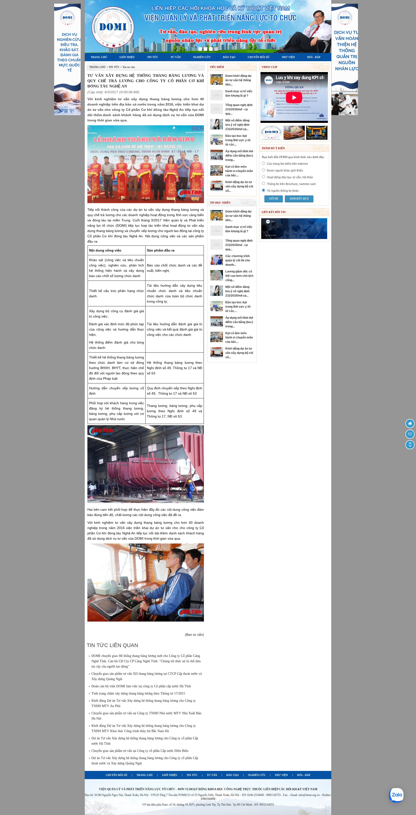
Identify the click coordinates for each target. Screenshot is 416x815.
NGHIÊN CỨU (257, 775)
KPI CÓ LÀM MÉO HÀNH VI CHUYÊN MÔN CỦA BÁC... (239, 171)
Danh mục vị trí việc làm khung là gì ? (239, 93)
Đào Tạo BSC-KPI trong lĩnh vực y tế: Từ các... (238, 140)
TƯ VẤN (212, 775)
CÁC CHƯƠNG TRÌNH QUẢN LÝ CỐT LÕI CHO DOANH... (237, 260)
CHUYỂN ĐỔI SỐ (116, 775)
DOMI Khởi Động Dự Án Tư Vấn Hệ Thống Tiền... (238, 80)
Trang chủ (99, 57)
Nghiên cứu (202, 57)
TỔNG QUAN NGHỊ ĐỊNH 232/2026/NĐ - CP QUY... (239, 109)
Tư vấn (175, 57)
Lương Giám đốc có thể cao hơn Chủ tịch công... (239, 276)
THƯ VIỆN (281, 775)
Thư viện (288, 57)
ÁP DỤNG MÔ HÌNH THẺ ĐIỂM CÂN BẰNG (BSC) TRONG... (239, 156)
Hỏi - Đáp (313, 57)
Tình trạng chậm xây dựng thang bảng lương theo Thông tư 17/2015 (138, 693)
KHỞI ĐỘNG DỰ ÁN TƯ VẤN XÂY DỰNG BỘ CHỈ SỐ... (239, 186)
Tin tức (152, 57)
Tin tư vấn (129, 67)
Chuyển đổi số (258, 57)
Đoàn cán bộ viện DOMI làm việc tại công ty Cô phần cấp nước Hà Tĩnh (141, 686)
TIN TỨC (192, 775)
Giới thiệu (127, 57)
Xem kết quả (299, 198)
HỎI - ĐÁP (303, 775)
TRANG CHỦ (97, 67)
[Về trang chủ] (410, 423)
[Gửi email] (410, 434)
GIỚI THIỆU (169, 775)
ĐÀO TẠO (232, 775)
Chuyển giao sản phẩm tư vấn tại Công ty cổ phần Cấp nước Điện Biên (139, 751)
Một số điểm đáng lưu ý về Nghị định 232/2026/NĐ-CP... (237, 125)
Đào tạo (229, 57)
